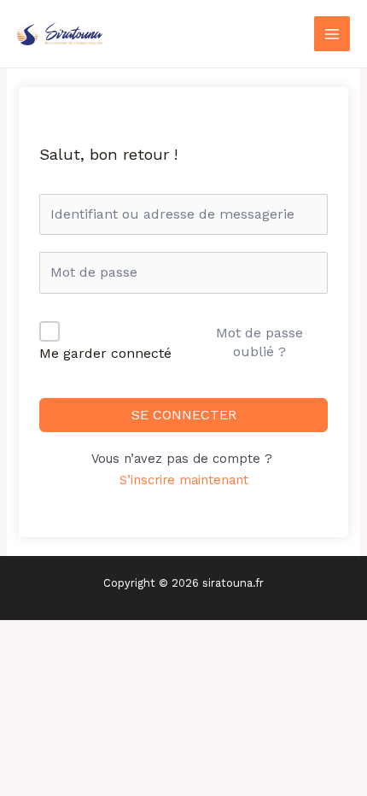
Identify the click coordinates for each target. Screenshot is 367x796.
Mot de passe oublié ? (259, 342)
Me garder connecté (105, 353)
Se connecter (183, 415)
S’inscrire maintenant (183, 480)
